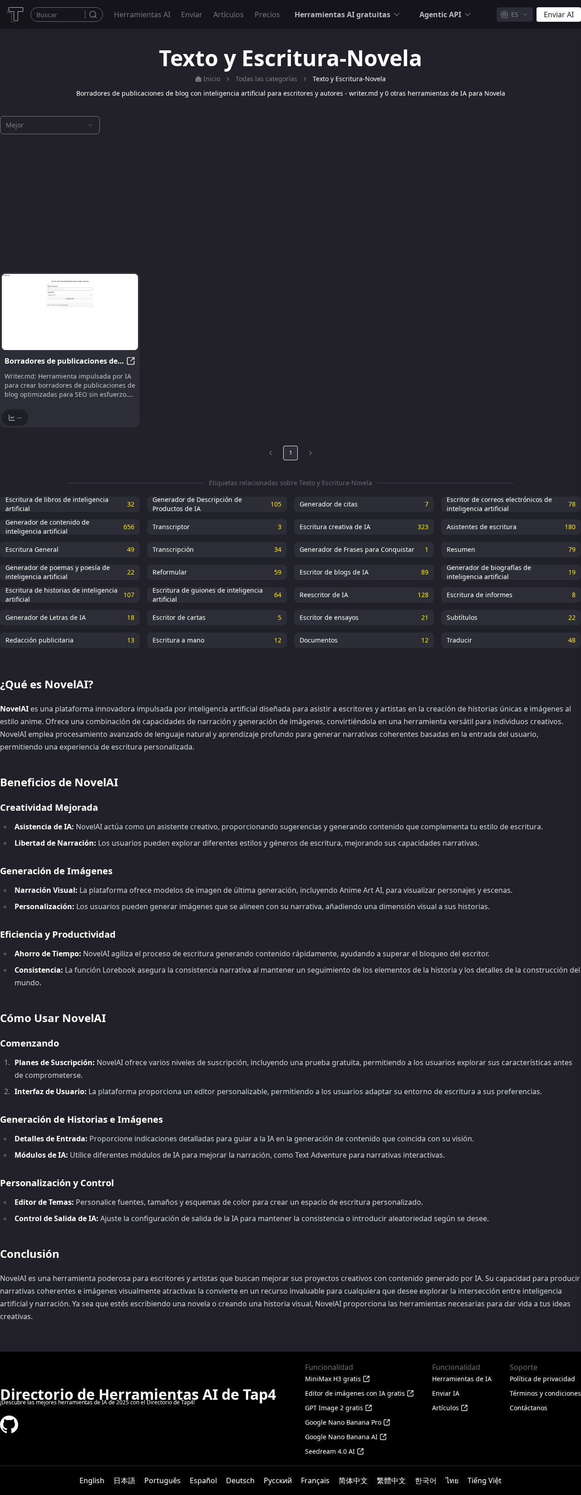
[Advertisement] (290, 203)
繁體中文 (391, 1480)
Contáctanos (528, 1407)
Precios (267, 14)
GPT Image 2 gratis (334, 1407)
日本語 (124, 1480)
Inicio (211, 78)
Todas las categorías (266, 78)
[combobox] (515, 14)
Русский (278, 1480)
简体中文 (353, 1480)
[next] (310, 453)
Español (203, 1480)
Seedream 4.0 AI (330, 1451)
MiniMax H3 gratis (333, 1378)
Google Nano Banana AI (341, 1436)
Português (162, 1480)
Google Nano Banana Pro (343, 1422)
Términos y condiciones (545, 1393)
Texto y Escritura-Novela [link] (349, 78)
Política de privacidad (542, 1378)
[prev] (270, 453)
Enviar (191, 14)
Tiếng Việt (485, 1480)
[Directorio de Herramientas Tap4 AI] (14, 14)
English (91, 1480)
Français (315, 1480)
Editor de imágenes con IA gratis (355, 1393)
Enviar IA (445, 1393)
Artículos (228, 14)
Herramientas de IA (462, 1378)
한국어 (426, 1480)
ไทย (452, 1480)
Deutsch (240, 1480)
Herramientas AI (142, 14)
